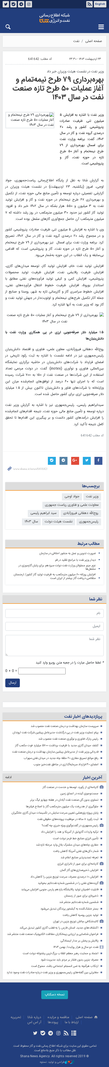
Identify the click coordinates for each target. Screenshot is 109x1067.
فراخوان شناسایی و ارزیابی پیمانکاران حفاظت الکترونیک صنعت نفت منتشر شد (52, 934)
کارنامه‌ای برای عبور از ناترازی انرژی (77, 864)
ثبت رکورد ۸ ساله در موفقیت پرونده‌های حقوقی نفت (67, 819)
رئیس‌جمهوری (88, 522)
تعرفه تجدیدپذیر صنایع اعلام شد (79, 857)
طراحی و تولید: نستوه (52, 1062)
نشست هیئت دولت (58, 522)
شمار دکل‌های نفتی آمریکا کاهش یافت (75, 851)
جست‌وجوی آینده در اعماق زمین (79, 793)
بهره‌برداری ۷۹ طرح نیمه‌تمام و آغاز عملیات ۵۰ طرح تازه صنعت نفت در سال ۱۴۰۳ (58, 89)
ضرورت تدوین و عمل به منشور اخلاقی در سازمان (67, 553)
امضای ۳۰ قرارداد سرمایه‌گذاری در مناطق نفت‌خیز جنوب (66, 764)
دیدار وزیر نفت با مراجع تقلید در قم (75, 560)
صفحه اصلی (93, 41)
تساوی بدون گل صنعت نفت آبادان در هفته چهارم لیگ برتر (64, 800)
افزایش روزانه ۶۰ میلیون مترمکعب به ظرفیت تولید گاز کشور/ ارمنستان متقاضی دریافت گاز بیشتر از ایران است (55, 576)
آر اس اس (34, 1022)
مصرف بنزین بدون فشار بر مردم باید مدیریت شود (69, 960)
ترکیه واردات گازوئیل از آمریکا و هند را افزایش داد (69, 832)
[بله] (43, 1034)
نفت (76, 41)
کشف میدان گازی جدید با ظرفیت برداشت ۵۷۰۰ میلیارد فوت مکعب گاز (56, 745)
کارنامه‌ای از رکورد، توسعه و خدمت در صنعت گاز (70, 787)
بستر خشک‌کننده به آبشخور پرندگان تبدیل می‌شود (69, 909)
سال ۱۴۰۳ (31, 522)
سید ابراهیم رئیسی (43, 513)
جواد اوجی (72, 496)
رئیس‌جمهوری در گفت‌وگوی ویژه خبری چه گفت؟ (70, 825)
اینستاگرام (29, 4)
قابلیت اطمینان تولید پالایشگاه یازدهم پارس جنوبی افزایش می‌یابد (59, 889)
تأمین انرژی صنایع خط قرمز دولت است (75, 838)
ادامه (8, 777)
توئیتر (6, 4)
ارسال (12, 683)
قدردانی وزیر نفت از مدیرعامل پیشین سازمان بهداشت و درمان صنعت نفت (55, 752)
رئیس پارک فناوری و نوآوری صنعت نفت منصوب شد (68, 739)
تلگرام (21, 4)
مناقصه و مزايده (58, 1017)
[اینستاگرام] (58, 1034)
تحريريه (16, 1017)
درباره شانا (34, 1017)
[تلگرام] (50, 1034)
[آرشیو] (73, 1034)
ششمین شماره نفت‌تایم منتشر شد (78, 902)
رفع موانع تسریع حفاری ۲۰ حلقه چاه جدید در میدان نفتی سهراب (61, 758)
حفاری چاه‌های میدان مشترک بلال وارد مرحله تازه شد (67, 845)
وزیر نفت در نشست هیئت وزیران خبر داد (75, 72)
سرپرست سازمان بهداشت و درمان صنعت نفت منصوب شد (64, 726)
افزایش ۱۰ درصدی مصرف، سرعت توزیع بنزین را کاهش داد (64, 877)
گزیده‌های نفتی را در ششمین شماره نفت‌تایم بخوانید (68, 883)
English (100, 4)
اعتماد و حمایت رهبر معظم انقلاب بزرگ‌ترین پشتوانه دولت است (60, 953)
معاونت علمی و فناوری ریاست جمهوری (71, 505)
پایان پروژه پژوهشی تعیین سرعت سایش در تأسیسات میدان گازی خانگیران (55, 813)
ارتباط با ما (72, 1022)
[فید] (66, 1034)
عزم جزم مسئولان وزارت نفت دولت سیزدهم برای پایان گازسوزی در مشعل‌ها (57, 567)
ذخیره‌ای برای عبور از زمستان (81, 896)
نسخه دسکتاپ (55, 995)
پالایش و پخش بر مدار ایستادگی (79, 941)
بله (13, 4)
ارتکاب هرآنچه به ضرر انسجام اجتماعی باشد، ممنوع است (64, 966)
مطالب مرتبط (88, 544)
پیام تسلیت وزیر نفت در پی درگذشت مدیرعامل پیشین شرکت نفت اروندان (55, 732)
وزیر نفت (92, 496)
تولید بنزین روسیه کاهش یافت (80, 915)
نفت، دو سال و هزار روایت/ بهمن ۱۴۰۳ (75, 947)
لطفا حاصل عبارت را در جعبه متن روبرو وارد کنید (70, 662)
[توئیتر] (35, 1034)
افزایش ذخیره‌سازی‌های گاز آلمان (79, 870)
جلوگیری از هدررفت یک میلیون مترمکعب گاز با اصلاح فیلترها (62, 806)
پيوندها (53, 1022)
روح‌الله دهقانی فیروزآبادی (80, 513)
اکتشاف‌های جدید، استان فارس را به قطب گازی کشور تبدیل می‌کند (59, 928)
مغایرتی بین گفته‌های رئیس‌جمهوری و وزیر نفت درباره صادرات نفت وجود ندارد (52, 972)
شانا (54, 18)
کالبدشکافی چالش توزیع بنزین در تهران (75, 921)
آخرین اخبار (92, 777)
